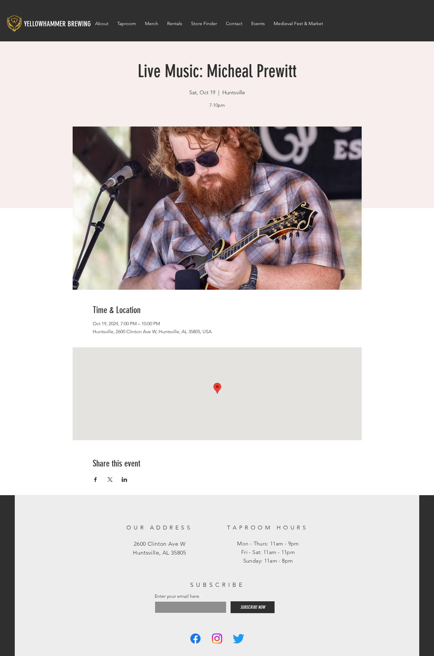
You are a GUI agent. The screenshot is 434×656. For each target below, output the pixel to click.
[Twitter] (238, 638)
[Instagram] (217, 638)
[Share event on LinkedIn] (124, 479)
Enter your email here (177, 596)
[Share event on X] (110, 479)
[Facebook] (195, 638)
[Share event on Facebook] (95, 479)
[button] (258, 23)
